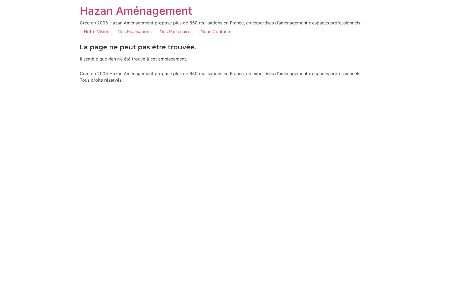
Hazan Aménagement (136, 10)
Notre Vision (96, 31)
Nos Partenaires (176, 31)
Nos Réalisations (134, 31)
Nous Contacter (217, 31)
